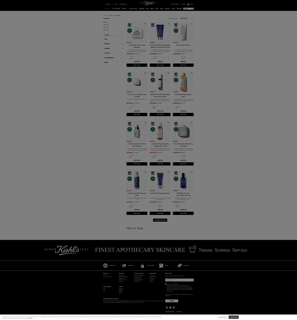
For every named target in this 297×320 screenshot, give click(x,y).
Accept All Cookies (233, 317)
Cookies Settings (222, 317)
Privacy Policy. (30, 318)
